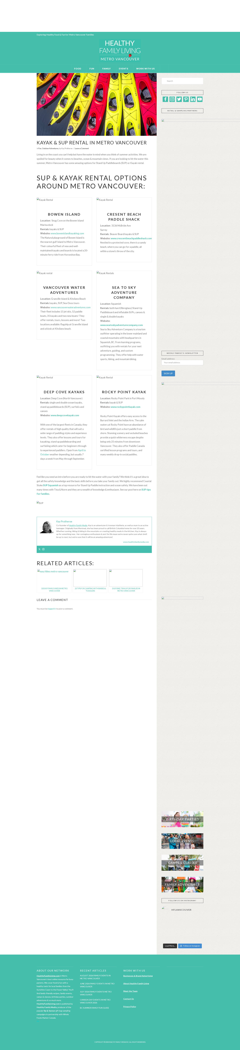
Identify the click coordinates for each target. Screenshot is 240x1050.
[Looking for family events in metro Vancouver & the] (196, 929)
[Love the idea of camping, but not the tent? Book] (168, 937)
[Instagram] (43, 549)
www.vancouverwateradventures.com (71, 307)
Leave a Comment (82, 148)
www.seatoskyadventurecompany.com (121, 325)
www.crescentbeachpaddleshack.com (131, 238)
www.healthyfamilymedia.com (136, 542)
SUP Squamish (50, 485)
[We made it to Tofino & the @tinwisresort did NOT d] (182, 929)
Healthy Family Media (78, 525)
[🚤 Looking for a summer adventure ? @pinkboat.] (182, 937)
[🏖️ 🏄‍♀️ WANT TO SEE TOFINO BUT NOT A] (168, 929)
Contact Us (128, 999)
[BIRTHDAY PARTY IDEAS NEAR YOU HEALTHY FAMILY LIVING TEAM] (0, 16)
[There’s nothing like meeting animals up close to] (196, 937)
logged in (52, 608)
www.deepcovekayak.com (65, 415)
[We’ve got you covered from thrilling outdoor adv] (196, 920)
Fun (39, 148)
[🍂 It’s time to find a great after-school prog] (168, 920)
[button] (163, 341)
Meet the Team (130, 991)
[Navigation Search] (164, 68)
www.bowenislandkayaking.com (67, 233)
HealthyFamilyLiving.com (48, 976)
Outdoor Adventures (50, 148)
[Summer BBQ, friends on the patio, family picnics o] (182, 920)
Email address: (168, 359)
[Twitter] (39, 549)
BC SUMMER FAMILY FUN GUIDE (94, 1008)
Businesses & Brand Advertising (138, 976)
